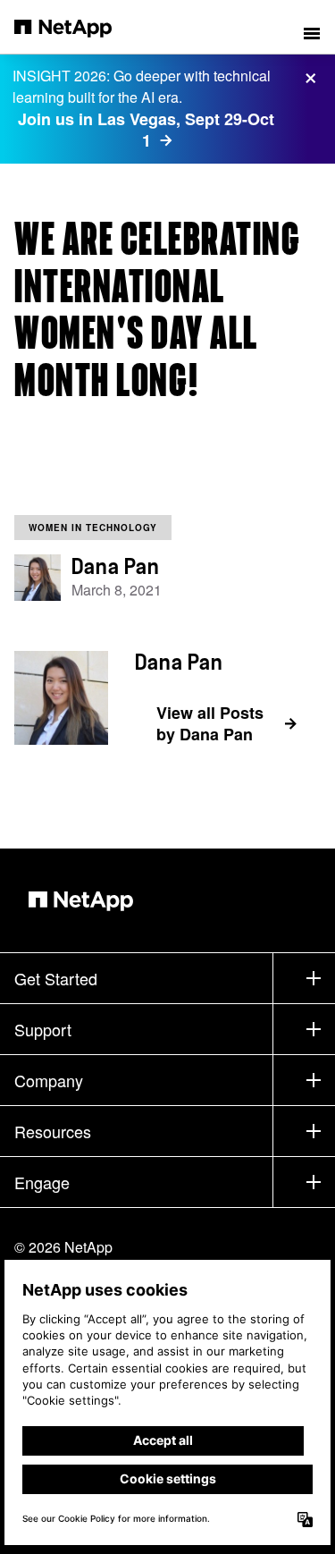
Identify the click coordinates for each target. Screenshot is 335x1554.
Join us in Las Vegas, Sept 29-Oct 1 (146, 130)
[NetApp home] (74, 27)
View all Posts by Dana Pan (210, 723)
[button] (312, 27)
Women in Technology (93, 527)
